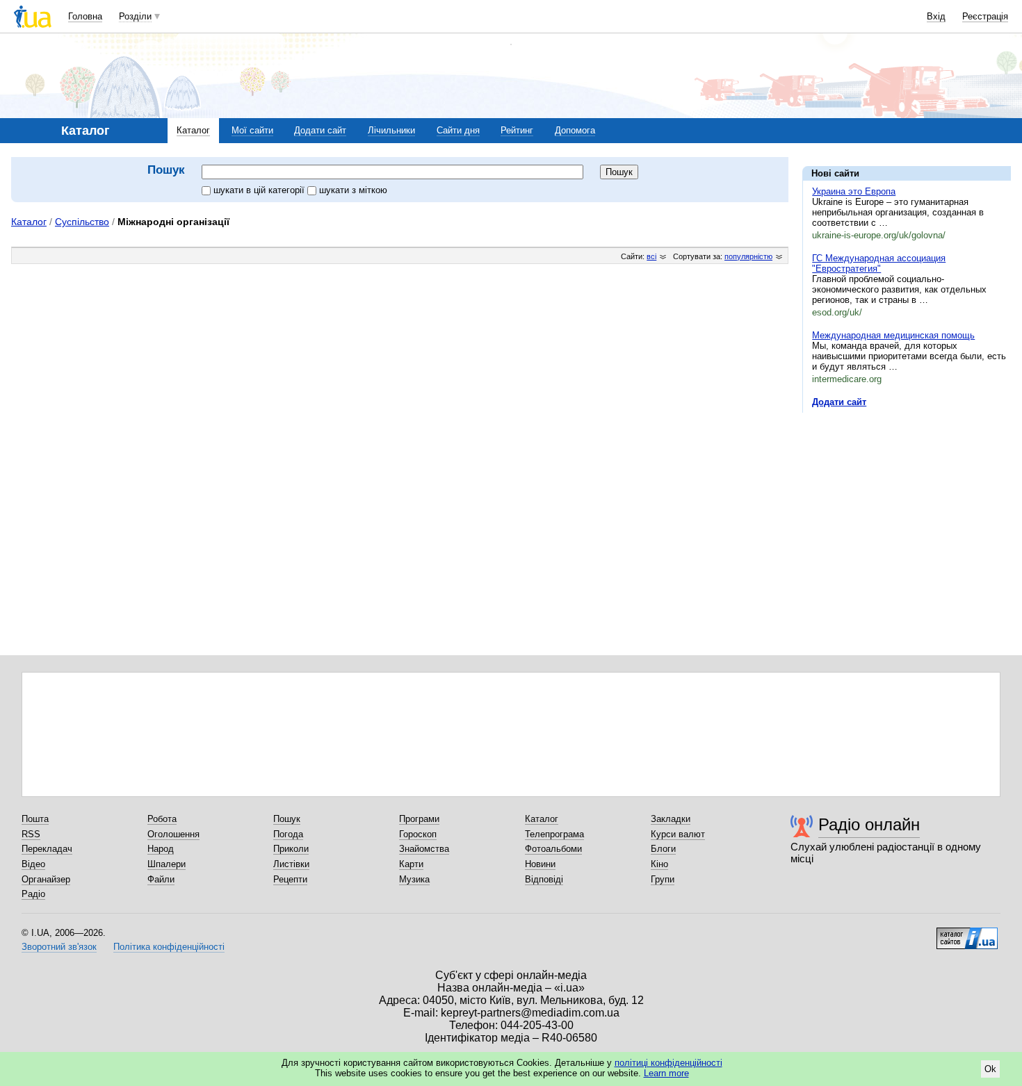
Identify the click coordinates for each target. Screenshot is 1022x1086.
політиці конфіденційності (668, 1063)
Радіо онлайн (869, 824)
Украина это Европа (853, 191)
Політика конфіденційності (169, 946)
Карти (411, 864)
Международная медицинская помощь (893, 335)
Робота (162, 819)
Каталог (193, 130)
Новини (540, 864)
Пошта (35, 819)
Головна (85, 16)
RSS (31, 834)
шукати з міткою (353, 190)
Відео (33, 864)
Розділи (135, 16)
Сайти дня (458, 130)
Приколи (291, 849)
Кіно (659, 864)
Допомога (575, 130)
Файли (161, 879)
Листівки (291, 864)
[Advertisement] (906, 508)
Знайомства (424, 849)
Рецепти (290, 879)
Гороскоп (418, 834)
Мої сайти (252, 130)
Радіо (33, 894)
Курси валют (678, 834)
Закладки (670, 819)
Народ (160, 849)
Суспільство (82, 221)
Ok (990, 1069)
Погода (288, 834)
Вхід (936, 16)
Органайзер (46, 879)
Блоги (663, 849)
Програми (419, 819)
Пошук (286, 819)
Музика (414, 879)
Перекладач (47, 849)
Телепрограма (554, 834)
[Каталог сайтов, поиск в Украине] (967, 933)
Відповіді (544, 879)
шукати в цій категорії (260, 190)
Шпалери (166, 864)
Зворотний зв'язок (59, 946)
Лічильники (391, 130)
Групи (662, 879)
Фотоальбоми (553, 849)
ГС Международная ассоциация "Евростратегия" (879, 263)
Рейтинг (517, 130)
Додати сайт (320, 130)
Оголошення (173, 834)
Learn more (666, 1073)
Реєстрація (985, 16)
